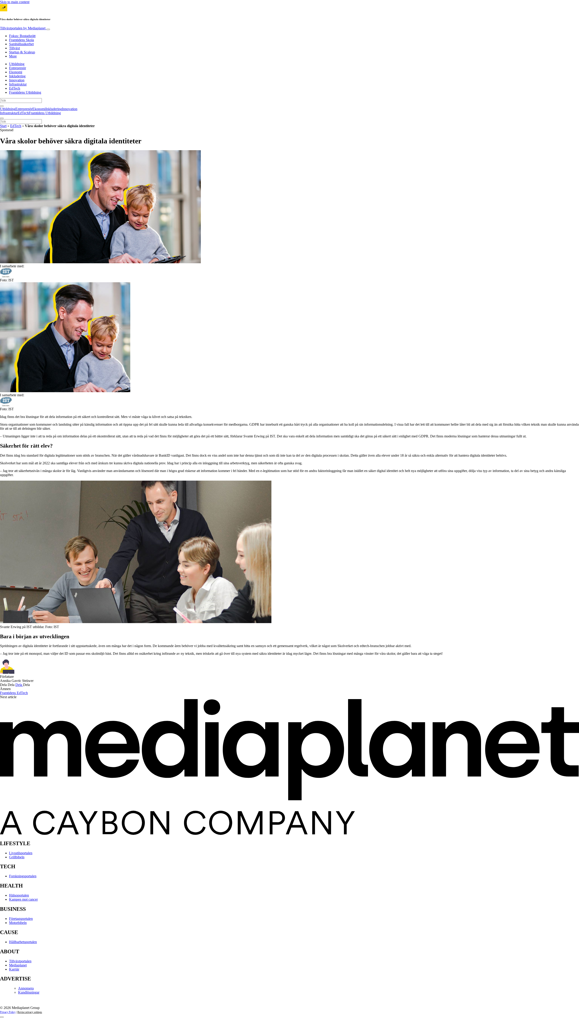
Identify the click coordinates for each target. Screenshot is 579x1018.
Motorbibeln (18, 923)
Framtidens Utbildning (25, 92)
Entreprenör (17, 68)
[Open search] (2, 106)
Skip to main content (14, 2)
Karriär (14, 969)
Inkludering (17, 76)
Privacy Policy (8, 1012)
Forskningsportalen (22, 876)
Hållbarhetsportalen (23, 942)
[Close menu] (2, 118)
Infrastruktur (18, 84)
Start (3, 126)
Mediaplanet (18, 965)
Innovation (16, 80)
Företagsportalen (21, 919)
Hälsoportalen (19, 895)
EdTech (14, 88)
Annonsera (26, 988)
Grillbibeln (16, 857)
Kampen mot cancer (23, 899)
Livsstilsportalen (20, 853)
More (13, 56)
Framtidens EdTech (14, 693)
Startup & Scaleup (22, 52)
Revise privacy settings (29, 1012)
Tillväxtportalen (22, 28)
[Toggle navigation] (48, 29)
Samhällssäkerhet (21, 44)
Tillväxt (14, 48)
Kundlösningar (28, 992)
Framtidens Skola (21, 40)
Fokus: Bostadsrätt (22, 36)
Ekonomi (15, 72)
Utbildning (16, 64)
